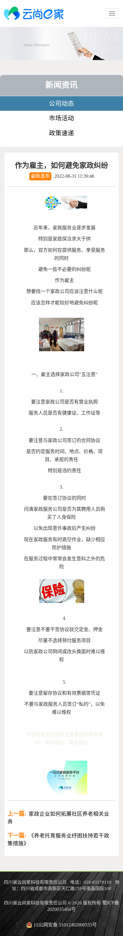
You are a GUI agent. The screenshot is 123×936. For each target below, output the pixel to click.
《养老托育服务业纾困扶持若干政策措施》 (58, 839)
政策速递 (61, 133)
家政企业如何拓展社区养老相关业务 (58, 818)
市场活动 (61, 118)
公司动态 (61, 103)
